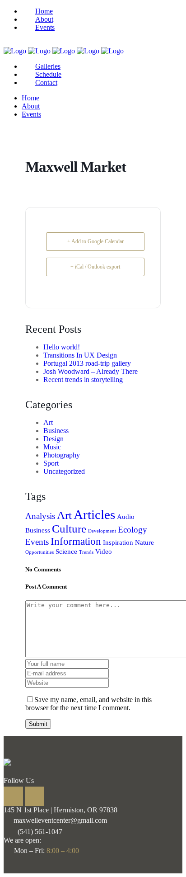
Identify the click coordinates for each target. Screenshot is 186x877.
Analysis (40, 516)
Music (52, 447)
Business (56, 430)
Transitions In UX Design (80, 355)
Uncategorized (64, 471)
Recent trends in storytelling (83, 379)
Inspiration (118, 542)
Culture (69, 528)
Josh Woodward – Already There (90, 371)
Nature (144, 542)
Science (66, 551)
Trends (86, 552)
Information (76, 541)
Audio (126, 516)
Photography (61, 455)
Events (37, 542)
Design (53, 439)
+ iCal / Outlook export (95, 267)
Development (102, 530)
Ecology (132, 529)
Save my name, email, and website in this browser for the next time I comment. (88, 704)
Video (103, 551)
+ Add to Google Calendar (95, 241)
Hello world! (61, 347)
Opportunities (39, 552)
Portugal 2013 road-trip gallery (87, 363)
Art (48, 422)
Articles (94, 514)
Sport (51, 463)
